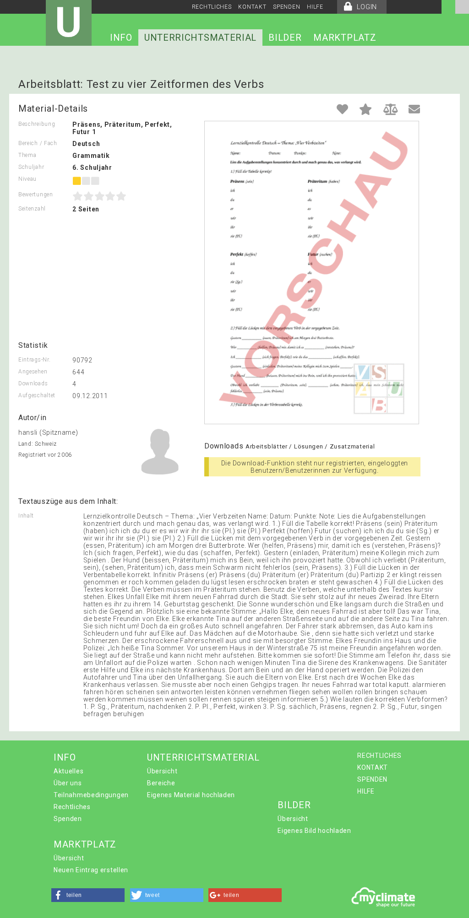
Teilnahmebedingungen (91, 795)
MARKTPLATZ (344, 37)
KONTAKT (252, 7)
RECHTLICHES (212, 7)
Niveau (27, 179)
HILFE (315, 7)
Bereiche (161, 783)
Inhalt (26, 516)
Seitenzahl (32, 208)
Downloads (33, 383)
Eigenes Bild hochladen (314, 830)
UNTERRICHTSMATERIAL (200, 37)
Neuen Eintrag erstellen (91, 870)
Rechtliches (72, 806)
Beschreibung (36, 124)
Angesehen (32, 371)
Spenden (68, 818)
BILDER (284, 37)
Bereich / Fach (37, 143)
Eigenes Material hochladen (191, 795)
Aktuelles (68, 771)
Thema (27, 155)
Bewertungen (35, 194)
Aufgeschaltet (36, 395)
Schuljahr (31, 167)
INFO (121, 37)
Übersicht (162, 771)
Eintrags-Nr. (34, 359)
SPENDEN (286, 7)
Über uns (68, 783)
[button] (88, 895)
